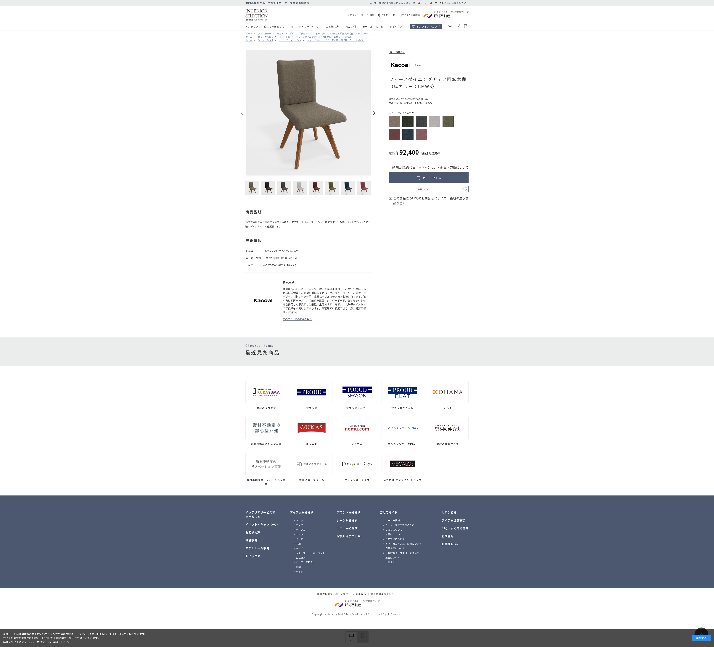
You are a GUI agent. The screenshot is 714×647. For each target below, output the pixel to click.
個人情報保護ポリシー (384, 594)
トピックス (396, 26)
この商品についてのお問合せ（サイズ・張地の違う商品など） (431, 200)
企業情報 (448, 544)
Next (374, 113)
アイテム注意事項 (453, 520)
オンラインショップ (428, 26)
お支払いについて (395, 538)
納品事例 (350, 26)
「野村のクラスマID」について (402, 552)
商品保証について (395, 548)
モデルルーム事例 (372, 26)
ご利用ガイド (388, 512)
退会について (392, 557)
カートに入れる (432, 178)
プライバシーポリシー (34, 642)
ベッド (299, 538)
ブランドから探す (349, 512)
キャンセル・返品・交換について (445, 167)
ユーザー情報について (397, 520)
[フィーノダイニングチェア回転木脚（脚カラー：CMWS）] (252, 188)
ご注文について (393, 529)
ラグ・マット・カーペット (310, 552)
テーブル (300, 529)
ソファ (299, 520)
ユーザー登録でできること (399, 525)
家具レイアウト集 (349, 536)
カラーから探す (347, 528)
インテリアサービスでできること (264, 26)
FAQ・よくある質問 (455, 528)
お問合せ (390, 562)
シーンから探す (347, 520)
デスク (299, 534)
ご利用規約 (359, 594)
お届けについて (424, 189)
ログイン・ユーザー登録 (431, 2)
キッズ (299, 548)
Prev (242, 113)
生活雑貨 (301, 557)
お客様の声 (332, 26)
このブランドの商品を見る (297, 319)
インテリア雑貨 (304, 562)
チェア (299, 525)
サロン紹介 (449, 512)
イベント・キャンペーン (305, 26)
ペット (299, 571)
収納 (298, 543)
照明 (298, 566)
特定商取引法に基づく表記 (332, 594)
